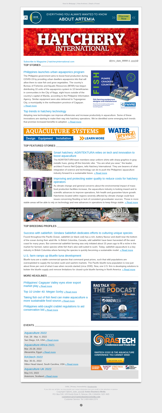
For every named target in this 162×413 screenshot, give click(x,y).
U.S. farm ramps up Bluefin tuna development (52, 255)
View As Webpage (69, 3)
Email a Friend (94, 3)
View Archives (82, 3)
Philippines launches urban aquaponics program (54, 72)
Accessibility (81, 386)
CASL (67, 386)
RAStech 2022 (33, 357)
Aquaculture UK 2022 (37, 369)
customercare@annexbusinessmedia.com (81, 397)
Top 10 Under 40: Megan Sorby (43, 291)
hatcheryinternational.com (61, 61)
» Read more (30, 106)
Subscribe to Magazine (35, 61)
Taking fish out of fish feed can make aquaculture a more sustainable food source (56, 299)
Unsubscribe (92, 386)
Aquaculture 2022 (35, 332)
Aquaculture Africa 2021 (39, 345)
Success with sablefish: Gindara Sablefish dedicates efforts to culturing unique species (78, 233)
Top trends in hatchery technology (45, 111)
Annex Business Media (95, 392)
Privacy (73, 386)
